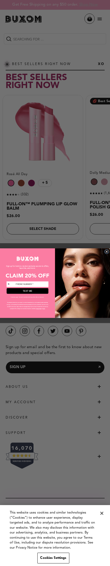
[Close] (101, 513)
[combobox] (11, 284)
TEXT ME (27, 291)
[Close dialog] (106, 251)
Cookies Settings (53, 558)
